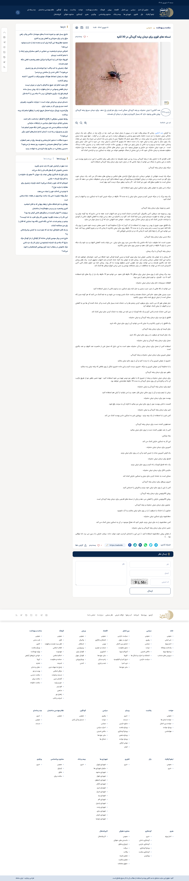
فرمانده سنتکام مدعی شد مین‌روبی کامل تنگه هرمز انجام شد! (44, 127)
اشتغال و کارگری (100, 640)
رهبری (148, 640)
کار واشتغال (102, 836)
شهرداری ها (127, 14)
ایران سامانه (19, 878)
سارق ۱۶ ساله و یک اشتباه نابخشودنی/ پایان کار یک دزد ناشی (45, 242)
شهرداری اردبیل (101, 803)
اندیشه (59, 663)
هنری (86, 14)
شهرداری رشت (101, 807)
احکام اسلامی (57, 655)
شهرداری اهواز (101, 776)
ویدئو (65, 10)
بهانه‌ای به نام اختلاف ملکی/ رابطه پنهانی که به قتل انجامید (46, 204)
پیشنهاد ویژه (167, 651)
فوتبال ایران (80, 651)
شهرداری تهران (101, 764)
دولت (148, 648)
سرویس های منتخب (164, 655)
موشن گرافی (124, 743)
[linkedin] (140, 545)
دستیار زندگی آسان (78, 720)
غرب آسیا (125, 663)
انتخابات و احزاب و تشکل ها (140, 655)
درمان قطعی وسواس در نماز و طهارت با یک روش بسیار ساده (45, 89)
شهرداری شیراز (101, 791)
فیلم (126, 747)
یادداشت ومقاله (166, 648)
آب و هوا (129, 615)
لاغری (38, 644)
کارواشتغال (57, 14)
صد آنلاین (159, 133)
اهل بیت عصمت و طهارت (53, 644)
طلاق (60, 772)
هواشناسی (168, 731)
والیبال (81, 640)
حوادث (80, 10)
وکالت (126, 852)
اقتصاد (116, 10)
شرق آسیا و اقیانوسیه (121, 659)
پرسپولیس (80, 648)
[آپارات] (4, 47)
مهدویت (59, 651)
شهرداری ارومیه (101, 819)
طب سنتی (36, 640)
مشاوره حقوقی (69, 14)
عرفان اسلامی (57, 671)
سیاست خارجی (145, 659)
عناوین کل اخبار (143, 10)
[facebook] (130, 545)
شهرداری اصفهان (100, 780)
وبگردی (93, 14)
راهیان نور (59, 694)
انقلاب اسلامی (57, 648)
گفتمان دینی (58, 679)
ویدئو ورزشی (80, 659)
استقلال (81, 644)
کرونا (38, 659)
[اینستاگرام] (4, 37)
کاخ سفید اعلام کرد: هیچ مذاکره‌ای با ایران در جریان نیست (46, 85)
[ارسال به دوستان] (87, 27)
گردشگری (79, 14)
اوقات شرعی (119, 615)
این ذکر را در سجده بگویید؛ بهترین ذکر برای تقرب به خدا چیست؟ (44, 217)
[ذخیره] (82, 27)
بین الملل (124, 10)
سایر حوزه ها (123, 667)
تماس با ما (91, 615)
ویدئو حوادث (167, 727)
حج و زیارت (58, 683)
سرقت (125, 848)
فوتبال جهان (80, 655)
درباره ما (100, 615)
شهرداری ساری (101, 811)
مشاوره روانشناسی (105, 14)
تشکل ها (103, 739)
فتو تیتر (59, 686)
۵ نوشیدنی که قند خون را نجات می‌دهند (52, 191)
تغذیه (38, 663)
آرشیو (151, 615)
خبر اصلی (168, 640)
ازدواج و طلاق (123, 844)
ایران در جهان (123, 640)
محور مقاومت (123, 648)
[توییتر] (4, 62)
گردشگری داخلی (144, 840)
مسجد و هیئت (57, 675)
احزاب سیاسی (101, 727)
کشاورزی (103, 651)
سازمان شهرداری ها (100, 768)
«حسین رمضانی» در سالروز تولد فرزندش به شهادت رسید (47, 148)
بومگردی (147, 856)
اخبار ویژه (168, 644)
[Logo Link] (166, 12)
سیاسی (133, 10)
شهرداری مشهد (101, 772)
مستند (125, 720)
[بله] (4, 57)
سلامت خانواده (35, 683)
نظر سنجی (109, 615)
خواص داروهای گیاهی (32, 655)
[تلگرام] (4, 42)
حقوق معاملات (123, 863)
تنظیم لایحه (124, 856)
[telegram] (156, 545)
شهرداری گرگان (101, 784)
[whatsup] (145, 545)
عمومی (149, 27)
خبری (126, 716)
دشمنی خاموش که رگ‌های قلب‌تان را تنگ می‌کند (50, 170)
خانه (152, 10)
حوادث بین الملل (165, 723)
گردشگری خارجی (144, 844)
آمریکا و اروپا (124, 651)
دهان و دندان (35, 667)
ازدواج (60, 768)
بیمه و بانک (117, 14)
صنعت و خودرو (100, 648)
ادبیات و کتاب (57, 698)
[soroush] (135, 545)
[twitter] (151, 545)
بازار (142, 14)
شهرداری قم (102, 799)
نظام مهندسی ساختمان (46, 10)
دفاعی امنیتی (145, 651)
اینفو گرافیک (150, 14)
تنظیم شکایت (123, 860)
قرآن (60, 640)
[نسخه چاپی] (76, 27)
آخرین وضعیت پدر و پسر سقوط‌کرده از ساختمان (50, 208)
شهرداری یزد (102, 795)
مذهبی (59, 690)
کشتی (82, 663)
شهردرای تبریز (101, 788)
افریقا (126, 655)
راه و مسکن (102, 659)
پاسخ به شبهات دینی (55, 667)
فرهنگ (102, 10)
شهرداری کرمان (101, 815)
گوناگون (58, 10)
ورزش (109, 10)
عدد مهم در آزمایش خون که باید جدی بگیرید (51, 166)
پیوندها (144, 615)
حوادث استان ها (166, 720)
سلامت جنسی (35, 675)
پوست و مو (36, 671)
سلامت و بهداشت (91, 10)
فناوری (136, 14)
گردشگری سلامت (144, 852)
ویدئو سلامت (36, 648)
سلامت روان (36, 679)
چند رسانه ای (31, 10)
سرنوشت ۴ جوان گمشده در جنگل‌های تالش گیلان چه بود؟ (46, 213)
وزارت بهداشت (35, 651)
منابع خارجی (123, 723)
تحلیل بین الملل (122, 644)
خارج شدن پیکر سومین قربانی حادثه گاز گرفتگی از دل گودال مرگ (44, 238)
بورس (104, 644)
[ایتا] (4, 52)
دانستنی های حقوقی (121, 840)
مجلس (147, 644)
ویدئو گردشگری (123, 731)
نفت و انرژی (102, 663)
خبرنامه (136, 615)
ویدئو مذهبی (123, 735)
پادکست (73, 10)
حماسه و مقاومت (56, 659)
